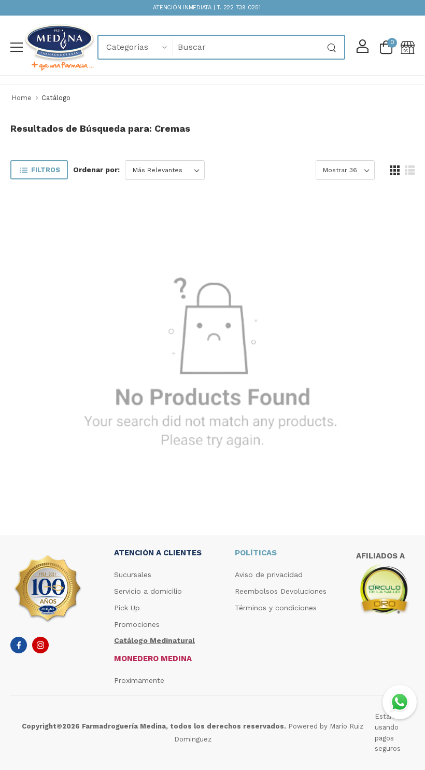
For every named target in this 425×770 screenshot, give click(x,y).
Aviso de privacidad (269, 574)
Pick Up (127, 608)
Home (21, 98)
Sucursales (132, 574)
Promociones (137, 624)
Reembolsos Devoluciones (281, 591)
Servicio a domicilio (148, 591)
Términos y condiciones (276, 608)
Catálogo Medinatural (154, 640)
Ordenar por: (96, 169)
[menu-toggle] (16, 47)
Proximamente (139, 680)
